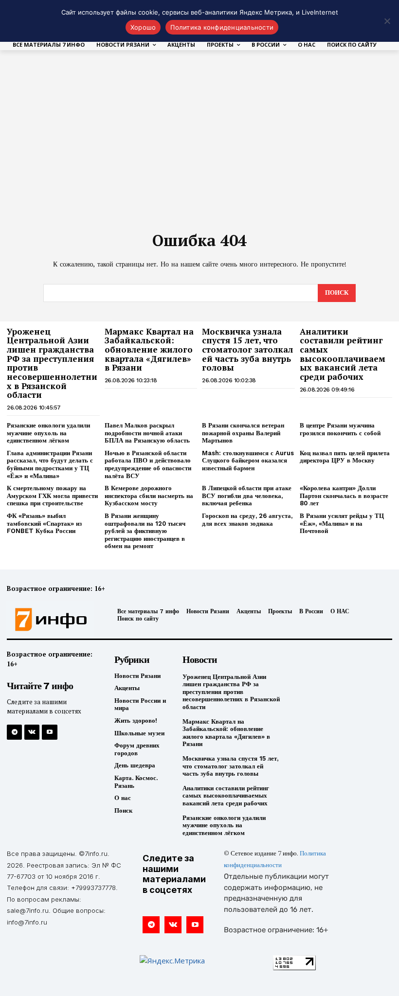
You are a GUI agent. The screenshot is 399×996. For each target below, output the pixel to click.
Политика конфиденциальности (221, 27)
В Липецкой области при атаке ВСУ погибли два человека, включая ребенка (246, 495)
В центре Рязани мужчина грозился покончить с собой (340, 429)
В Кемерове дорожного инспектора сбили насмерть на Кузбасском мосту (149, 495)
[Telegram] (14, 732)
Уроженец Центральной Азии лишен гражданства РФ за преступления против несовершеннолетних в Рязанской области (52, 363)
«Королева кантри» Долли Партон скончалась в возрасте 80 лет (344, 495)
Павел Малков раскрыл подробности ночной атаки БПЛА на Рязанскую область (147, 433)
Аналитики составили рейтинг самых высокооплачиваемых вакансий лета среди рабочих (342, 354)
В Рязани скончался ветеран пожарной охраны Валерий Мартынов (243, 433)
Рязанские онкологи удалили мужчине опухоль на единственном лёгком (48, 433)
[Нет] (387, 21)
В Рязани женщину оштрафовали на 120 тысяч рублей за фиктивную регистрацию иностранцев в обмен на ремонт (145, 531)
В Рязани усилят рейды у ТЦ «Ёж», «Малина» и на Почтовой (342, 523)
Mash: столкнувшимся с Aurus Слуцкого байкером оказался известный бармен (248, 460)
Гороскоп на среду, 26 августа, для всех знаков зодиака (247, 519)
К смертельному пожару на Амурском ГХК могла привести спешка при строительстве (52, 495)
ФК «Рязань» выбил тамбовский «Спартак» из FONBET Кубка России (44, 523)
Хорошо (143, 27)
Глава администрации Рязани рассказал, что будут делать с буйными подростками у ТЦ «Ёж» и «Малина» (50, 464)
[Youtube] (49, 732)
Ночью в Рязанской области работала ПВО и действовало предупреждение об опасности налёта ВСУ (148, 464)
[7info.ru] (51, 620)
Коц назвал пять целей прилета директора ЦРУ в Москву (345, 456)
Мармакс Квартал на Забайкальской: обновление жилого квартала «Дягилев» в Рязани (149, 350)
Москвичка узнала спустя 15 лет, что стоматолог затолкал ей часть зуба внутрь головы (247, 350)
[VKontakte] (31, 732)
